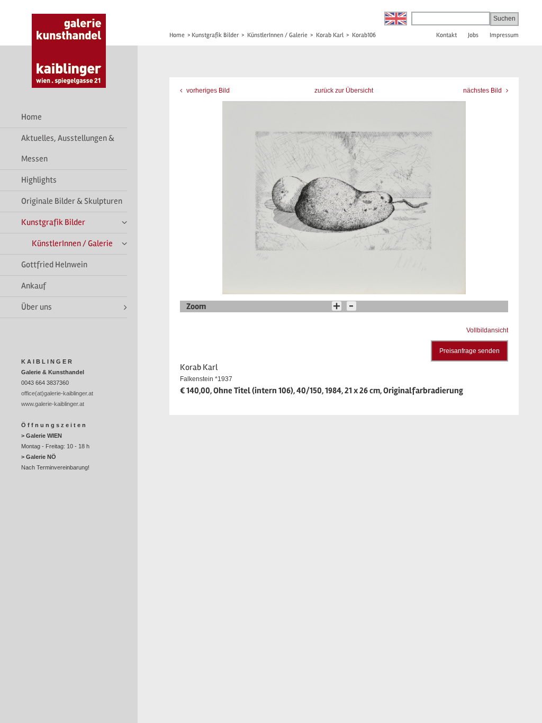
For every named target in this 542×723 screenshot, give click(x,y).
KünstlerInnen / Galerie (72, 243)
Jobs (473, 35)
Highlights (39, 180)
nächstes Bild (483, 90)
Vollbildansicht (487, 330)
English (395, 18)
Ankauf (33, 286)
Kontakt (446, 35)
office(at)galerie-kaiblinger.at (57, 393)
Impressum (504, 35)
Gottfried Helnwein (54, 264)
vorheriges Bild (207, 90)
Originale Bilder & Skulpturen (71, 201)
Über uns (36, 307)
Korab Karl (330, 35)
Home (31, 117)
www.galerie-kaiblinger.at (52, 404)
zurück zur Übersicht (343, 90)
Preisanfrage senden (469, 351)
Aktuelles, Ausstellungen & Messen (67, 148)
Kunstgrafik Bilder (53, 222)
